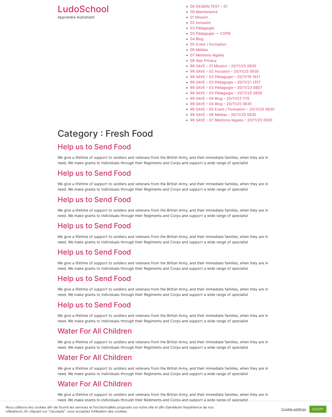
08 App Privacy (203, 60)
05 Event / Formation (208, 44)
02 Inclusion (200, 22)
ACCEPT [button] (318, 409)
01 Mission (199, 17)
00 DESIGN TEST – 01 (208, 6)
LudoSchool (83, 8)
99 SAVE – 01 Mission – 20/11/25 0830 (223, 66)
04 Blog (196, 39)
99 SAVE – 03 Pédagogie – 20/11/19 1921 (225, 76)
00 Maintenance (203, 11)
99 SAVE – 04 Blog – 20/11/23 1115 (220, 98)
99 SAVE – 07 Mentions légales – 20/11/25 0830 (231, 120)
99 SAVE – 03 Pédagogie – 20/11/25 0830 (226, 93)
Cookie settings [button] (293, 409)
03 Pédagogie (202, 28)
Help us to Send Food (94, 146)
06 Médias (199, 49)
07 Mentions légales (207, 55)
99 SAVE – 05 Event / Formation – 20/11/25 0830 (232, 109)
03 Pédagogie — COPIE (210, 33)
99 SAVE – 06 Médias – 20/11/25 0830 (223, 114)
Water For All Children (95, 331)
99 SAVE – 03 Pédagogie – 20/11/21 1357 (225, 82)
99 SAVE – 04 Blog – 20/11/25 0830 (221, 103)
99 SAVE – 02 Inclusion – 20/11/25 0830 (224, 71)
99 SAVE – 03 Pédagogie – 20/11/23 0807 (226, 87)
